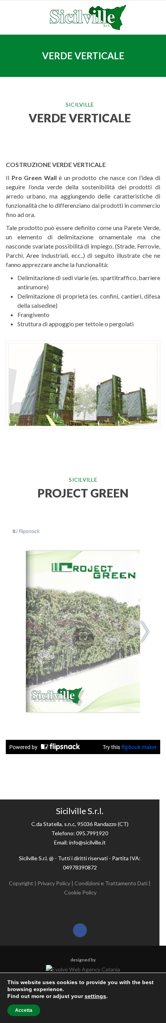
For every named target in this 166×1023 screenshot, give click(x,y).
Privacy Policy (53, 883)
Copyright (21, 883)
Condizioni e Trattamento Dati (111, 883)
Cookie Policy (80, 892)
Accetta (23, 1010)
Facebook (80, 930)
